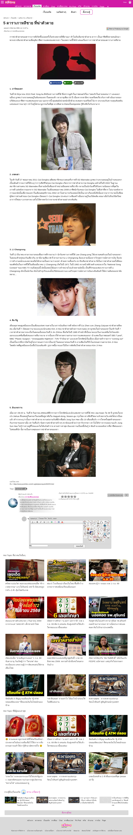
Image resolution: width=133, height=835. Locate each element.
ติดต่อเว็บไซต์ (86, 830)
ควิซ (79, 6)
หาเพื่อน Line (62, 6)
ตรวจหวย (27, 6)
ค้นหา (73, 12)
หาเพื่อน (46, 6)
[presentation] (32, 522)
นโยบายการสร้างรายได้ (63, 830)
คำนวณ (87, 6)
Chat (53, 7)
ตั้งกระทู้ (86, 12)
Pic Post (72, 7)
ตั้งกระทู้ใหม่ (66, 813)
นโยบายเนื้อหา (49, 830)
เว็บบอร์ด (37, 6)
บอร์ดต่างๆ (61, 12)
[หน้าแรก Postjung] (10, 2)
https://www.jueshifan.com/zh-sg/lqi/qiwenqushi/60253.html (33, 484)
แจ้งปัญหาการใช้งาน (99, 830)
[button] (33, 522)
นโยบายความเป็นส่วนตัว (34, 830)
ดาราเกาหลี (20, 489)
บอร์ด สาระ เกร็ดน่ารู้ (25, 18)
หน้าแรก (18, 6)
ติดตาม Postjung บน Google (119, 29)
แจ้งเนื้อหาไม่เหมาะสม (115, 830)
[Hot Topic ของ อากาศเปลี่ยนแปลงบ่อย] (13, 507)
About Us (76, 830)
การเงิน (95, 6)
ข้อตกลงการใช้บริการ (18, 830)
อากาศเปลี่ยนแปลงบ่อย (17, 31)
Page (102, 7)
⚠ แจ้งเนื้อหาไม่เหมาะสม (115, 495)
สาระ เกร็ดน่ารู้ (33, 792)
